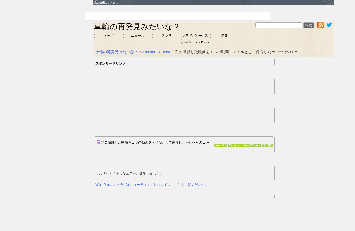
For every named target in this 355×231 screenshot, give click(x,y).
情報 (224, 35)
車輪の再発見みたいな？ (137, 26)
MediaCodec (251, 145)
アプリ (167, 35)
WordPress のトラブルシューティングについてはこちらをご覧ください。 (151, 184)
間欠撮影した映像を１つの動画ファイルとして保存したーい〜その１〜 (155, 142)
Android (148, 52)
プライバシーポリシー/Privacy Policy (196, 39)
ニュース (137, 35)
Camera (165, 52)
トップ (109, 35)
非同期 (267, 145)
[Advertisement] (184, 100)
